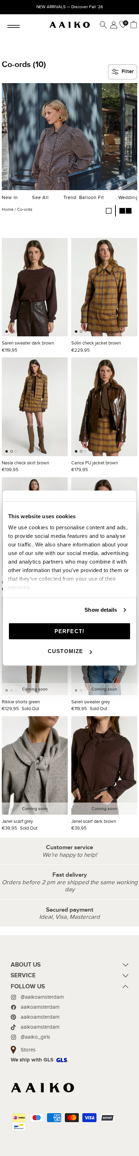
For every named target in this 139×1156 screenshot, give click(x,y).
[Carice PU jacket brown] (104, 406)
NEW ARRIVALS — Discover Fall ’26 (69, 6)
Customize (65, 651)
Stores (28, 1049)
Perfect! (70, 631)
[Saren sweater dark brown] (35, 287)
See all (40, 197)
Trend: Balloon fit (83, 197)
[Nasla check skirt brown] (35, 406)
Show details (100, 610)
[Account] (112, 25)
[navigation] (69, 966)
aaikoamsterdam (40, 1007)
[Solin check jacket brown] (104, 287)
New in (10, 197)
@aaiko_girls (35, 1037)
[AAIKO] (69, 25)
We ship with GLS (32, 1059)
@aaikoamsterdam (42, 997)
